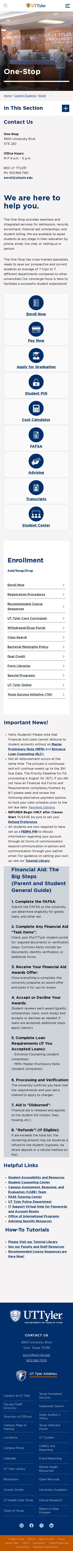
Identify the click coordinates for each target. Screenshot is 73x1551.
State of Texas (14, 1510)
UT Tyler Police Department (29, 1201)
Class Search (17, 637)
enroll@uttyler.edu (36, 1355)
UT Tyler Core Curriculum (27, 618)
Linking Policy (22, 1547)
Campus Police (14, 1447)
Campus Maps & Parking (15, 1427)
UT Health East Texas (18, 1500)
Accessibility (39, 1543)
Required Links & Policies (45, 1547)
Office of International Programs (33, 1216)
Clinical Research (50, 1500)
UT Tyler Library (14, 1468)
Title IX (25, 1543)
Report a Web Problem (49, 1510)
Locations (10, 1437)
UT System (46, 1437)
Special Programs (21, 675)
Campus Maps (12, 1543)
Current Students (25, 96)
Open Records (49, 1479)
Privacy (61, 1539)
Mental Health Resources (48, 1469)
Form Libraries (18, 666)
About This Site (46, 1539)
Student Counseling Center (29, 1182)
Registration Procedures (26, 594)
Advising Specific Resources (30, 1221)
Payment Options (42, 807)
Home (8, 96)
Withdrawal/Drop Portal (26, 627)
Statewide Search (51, 1406)
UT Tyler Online (19, 685)
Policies (31, 1539)
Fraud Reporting (50, 1458)
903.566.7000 (36, 1360)
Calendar (10, 1458)
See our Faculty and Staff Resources (36, 1246)
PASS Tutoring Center (25, 1196)
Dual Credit (16, 656)
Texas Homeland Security (50, 1395)
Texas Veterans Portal (49, 1427)
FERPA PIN (29, 831)
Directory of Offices (18, 1416)
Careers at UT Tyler (17, 1395)
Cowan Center (14, 1489)
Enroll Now (15, 585)
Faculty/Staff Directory (13, 1406)
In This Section (23, 108)
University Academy (53, 1489)
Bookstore (11, 1479)
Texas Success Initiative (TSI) (29, 694)
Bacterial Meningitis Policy (27, 647)
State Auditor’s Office (49, 1416)
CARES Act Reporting (47, 1448)
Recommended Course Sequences (25, 606)
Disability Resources (59, 1543)
